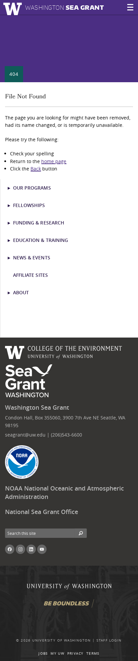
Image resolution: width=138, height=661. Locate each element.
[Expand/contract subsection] (11, 188)
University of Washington (61, 640)
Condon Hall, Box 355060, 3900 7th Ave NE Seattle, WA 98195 (65, 421)
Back (35, 168)
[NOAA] (22, 462)
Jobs (43, 653)
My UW (57, 653)
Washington (64, 7)
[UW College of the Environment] (63, 351)
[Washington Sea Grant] (30, 381)
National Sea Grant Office (41, 512)
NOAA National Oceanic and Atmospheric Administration (64, 493)
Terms (92, 653)
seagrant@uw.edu (25, 434)
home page (53, 161)
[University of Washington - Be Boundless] (69, 606)
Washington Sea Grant (37, 407)
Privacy (75, 653)
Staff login (109, 640)
